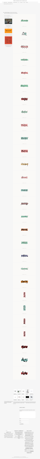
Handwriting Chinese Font (30, 440)
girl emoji (30, 439)
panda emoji (26, 443)
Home (3, 12)
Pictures (27, 2)
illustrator (26, 441)
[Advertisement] (20, 8)
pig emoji (26, 444)
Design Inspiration (10, 2)
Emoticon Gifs (28, 439)
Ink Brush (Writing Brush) (29, 441)
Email (20, 420)
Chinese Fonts (5, 2)
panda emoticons (29, 443)
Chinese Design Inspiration (7, 12)
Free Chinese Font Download (20, 0)
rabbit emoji (32, 444)
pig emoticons (28, 444)
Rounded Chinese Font (31, 446)
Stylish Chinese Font (28, 451)
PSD (18, 2)
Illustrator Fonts (15, 2)
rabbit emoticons (27, 445)
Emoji (24, 2)
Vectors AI (21, 2)
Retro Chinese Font (27, 446)
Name (20, 418)
